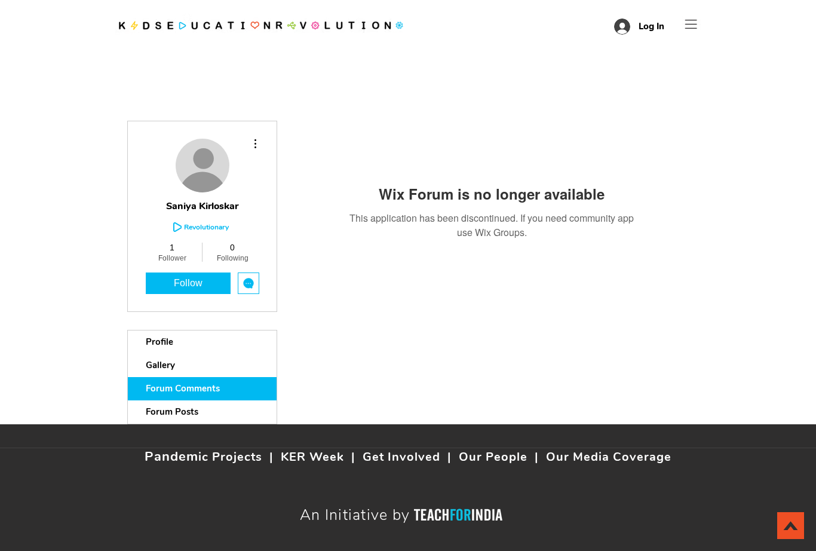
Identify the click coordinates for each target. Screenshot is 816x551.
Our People (493, 457)
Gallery (160, 365)
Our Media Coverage (608, 457)
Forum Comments (183, 388)
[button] (691, 24)
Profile (159, 342)
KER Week (312, 457)
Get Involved (401, 457)
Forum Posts (172, 412)
